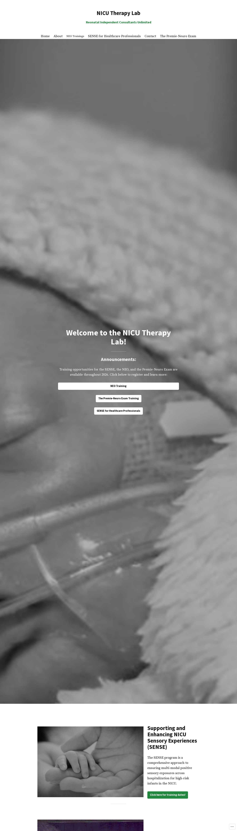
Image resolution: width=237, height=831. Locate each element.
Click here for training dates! (167, 795)
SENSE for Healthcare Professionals (118, 411)
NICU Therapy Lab (118, 13)
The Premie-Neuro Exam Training (118, 398)
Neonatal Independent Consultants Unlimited (118, 22)
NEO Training (118, 386)
